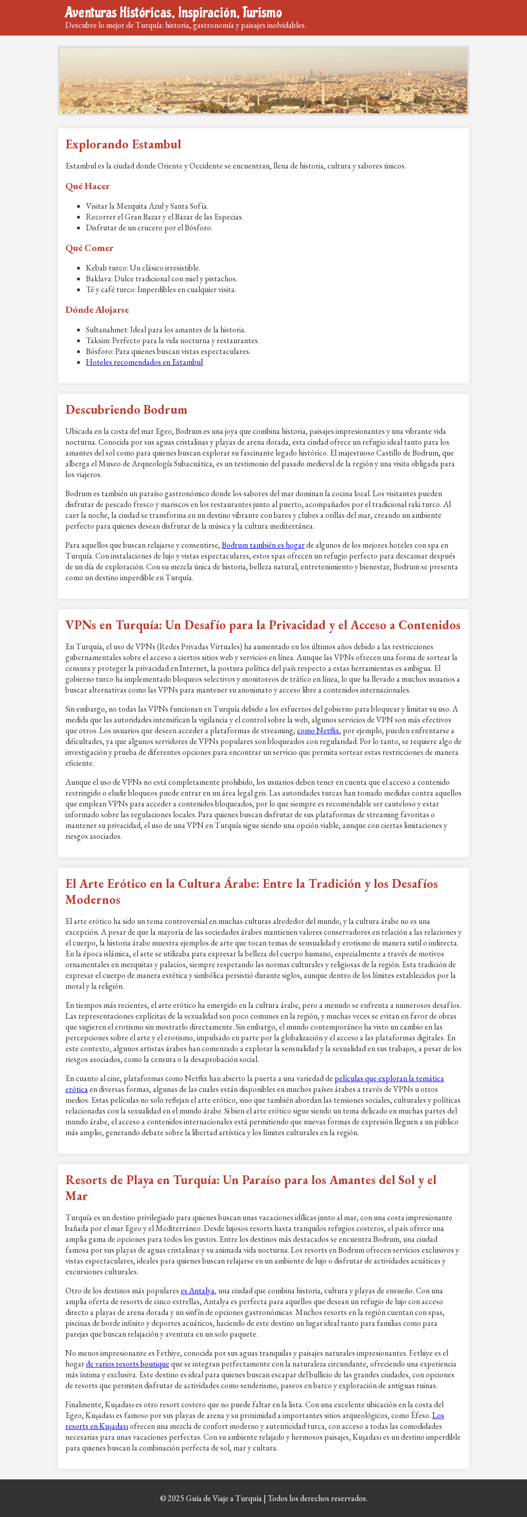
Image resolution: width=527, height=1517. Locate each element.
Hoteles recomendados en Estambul (144, 362)
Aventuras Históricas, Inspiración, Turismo (173, 12)
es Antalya (198, 1290)
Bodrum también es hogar (263, 545)
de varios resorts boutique (127, 1363)
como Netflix (318, 730)
